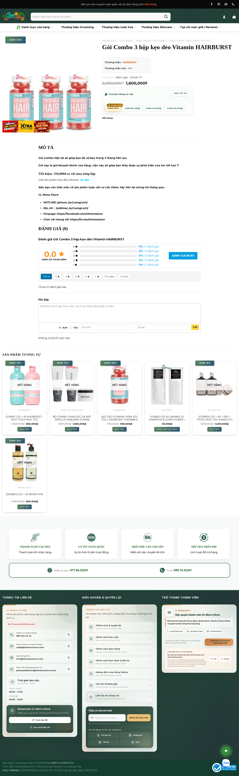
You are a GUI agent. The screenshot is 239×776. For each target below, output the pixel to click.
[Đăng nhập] (224, 16)
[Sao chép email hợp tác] (68, 657)
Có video (110, 276)
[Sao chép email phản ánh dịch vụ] (68, 669)
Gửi (195, 327)
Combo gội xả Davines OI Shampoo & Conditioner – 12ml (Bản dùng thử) (167, 418)
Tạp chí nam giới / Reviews (199, 27)
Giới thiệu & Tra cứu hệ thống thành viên (220, 642)
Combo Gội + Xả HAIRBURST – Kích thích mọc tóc (24, 418)
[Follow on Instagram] (219, 4)
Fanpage (226, 659)
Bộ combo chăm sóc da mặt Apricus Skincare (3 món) (72, 418)
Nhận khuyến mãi (138, 717)
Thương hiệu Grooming (77, 27)
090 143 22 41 (23, 636)
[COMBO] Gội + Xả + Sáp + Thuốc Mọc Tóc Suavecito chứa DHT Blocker (214, 418)
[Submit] (166, 16)
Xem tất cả (180, 93)
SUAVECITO (214, 410)
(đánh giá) (122, 77)
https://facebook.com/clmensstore (80, 213)
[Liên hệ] (226, 751)
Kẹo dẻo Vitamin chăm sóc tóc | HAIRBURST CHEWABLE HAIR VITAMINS (119, 418)
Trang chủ (109, 40)
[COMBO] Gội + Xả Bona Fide (24, 494)
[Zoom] (7, 128)
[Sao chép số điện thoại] (68, 634)
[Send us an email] (226, 4)
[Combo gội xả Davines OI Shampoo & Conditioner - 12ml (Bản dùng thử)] (167, 384)
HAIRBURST (130, 62)
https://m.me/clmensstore (87, 219)
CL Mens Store (48, 194)
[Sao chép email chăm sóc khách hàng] (68, 646)
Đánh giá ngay (183, 255)
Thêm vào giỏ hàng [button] (167, 429)
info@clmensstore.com (29, 659)
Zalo (215, 659)
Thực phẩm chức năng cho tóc (191, 40)
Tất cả (46, 276)
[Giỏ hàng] (234, 16)
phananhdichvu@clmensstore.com (36, 670)
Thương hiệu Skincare (156, 27)
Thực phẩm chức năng (151, 40)
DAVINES (167, 410)
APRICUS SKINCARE (72, 410)
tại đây (84, 179)
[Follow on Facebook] (211, 4)
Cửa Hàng (126, 40)
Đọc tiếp (24, 429)
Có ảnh (124, 276)
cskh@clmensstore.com (30, 647)
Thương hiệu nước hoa (117, 27)
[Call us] (233, 4)
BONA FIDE (24, 488)
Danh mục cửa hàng (36, 27)
